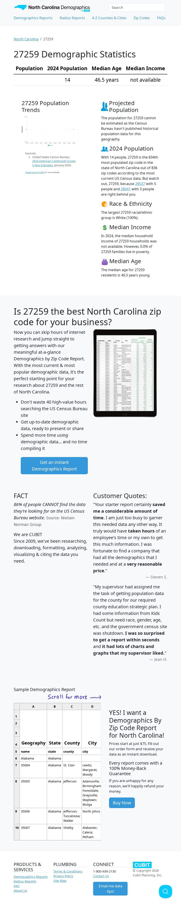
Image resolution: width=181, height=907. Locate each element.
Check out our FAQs (34, 172)
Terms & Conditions (67, 871)
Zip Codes (142, 17)
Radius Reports (72, 17)
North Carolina (26, 39)
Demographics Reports (33, 17)
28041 (126, 189)
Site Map (59, 881)
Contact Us (101, 876)
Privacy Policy (63, 876)
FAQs (161, 17)
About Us (20, 890)
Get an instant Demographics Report (54, 465)
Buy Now (122, 803)
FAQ (17, 886)
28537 (140, 183)
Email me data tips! (110, 889)
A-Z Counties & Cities (109, 17)
